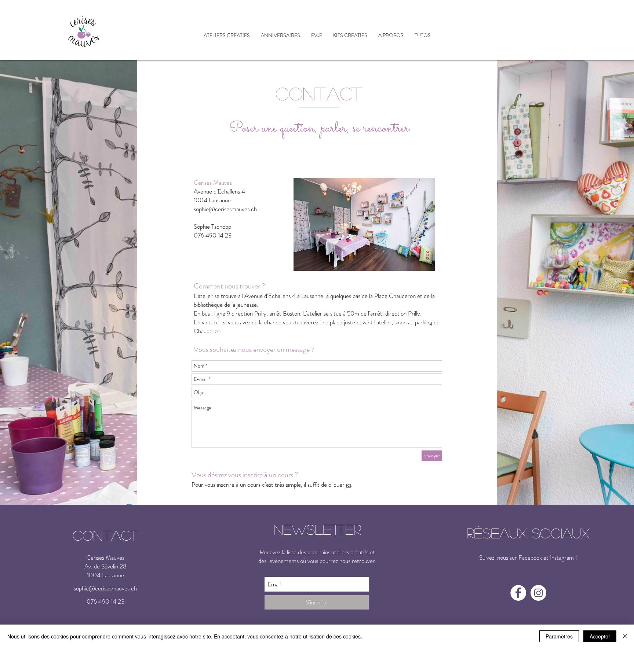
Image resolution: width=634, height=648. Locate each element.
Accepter (600, 636)
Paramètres (559, 636)
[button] (226, 35)
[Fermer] (625, 636)
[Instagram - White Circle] (538, 593)
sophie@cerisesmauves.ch (225, 209)
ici (348, 484)
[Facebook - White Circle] (518, 593)
